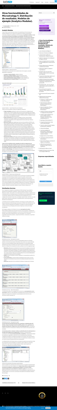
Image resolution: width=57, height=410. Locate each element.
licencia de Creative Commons (21, 406)
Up (18, 382)
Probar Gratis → (42, 200)
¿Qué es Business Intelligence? (45, 51)
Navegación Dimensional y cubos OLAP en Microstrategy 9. (46, 123)
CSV (9, 375)
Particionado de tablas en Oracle (45, 148)
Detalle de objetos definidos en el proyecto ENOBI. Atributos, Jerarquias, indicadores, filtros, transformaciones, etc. (46, 116)
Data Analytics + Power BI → (44, 30)
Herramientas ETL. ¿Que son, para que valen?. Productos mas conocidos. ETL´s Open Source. (46, 86)
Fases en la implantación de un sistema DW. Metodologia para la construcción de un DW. (47, 62)
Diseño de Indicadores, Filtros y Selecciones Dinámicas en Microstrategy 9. (46, 108)
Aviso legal (48, 406)
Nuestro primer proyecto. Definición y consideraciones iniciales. (46, 66)
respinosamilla (6, 25)
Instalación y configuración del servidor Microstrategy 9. (46, 100)
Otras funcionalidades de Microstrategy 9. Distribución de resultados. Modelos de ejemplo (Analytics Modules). (46, 132)
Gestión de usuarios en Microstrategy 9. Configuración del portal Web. (47, 112)
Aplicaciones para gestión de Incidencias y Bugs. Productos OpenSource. (46, 145)
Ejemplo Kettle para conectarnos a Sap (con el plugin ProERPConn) (46, 151)
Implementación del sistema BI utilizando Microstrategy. (45, 97)
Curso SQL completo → (43, 25)
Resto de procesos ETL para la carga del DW (46, 94)
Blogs (42, 2)
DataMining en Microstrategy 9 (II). (9, 382)
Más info (29, 408)
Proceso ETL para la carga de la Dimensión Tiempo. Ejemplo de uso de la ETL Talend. (46, 90)
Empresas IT (38, 2)
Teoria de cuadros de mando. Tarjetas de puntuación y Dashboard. (47, 126)
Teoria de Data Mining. (44, 128)
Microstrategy (5, 375)
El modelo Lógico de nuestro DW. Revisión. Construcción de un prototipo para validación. (46, 73)
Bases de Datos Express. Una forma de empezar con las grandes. (47, 141)
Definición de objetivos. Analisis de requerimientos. (45, 69)
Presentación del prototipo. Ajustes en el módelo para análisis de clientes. (47, 77)
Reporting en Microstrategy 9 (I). (46, 120)
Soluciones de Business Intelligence (46, 52)
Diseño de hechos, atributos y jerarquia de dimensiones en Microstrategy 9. (46, 104)
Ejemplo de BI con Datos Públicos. (28, 382)
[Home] (7, 2)
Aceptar (42, 408)
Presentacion (42, 406)
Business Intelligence (6, 27)
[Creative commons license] (4, 406)
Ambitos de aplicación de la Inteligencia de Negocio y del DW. (46, 58)
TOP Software (32, 2)
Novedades (46, 2)
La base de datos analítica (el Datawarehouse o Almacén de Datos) (46, 55)
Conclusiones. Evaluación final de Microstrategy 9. (46, 138)
